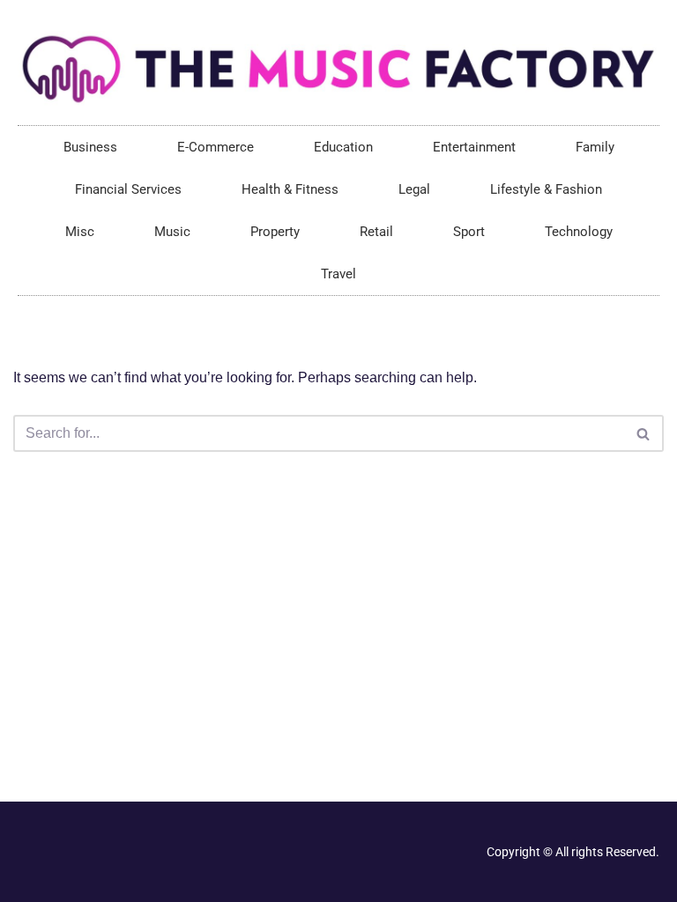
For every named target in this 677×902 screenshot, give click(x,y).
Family (595, 147)
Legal (414, 189)
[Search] (644, 433)
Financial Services (128, 189)
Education (343, 147)
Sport (469, 232)
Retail (376, 232)
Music (172, 232)
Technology (579, 232)
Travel (338, 274)
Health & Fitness (290, 189)
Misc (79, 232)
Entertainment (474, 147)
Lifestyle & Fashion (546, 189)
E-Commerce (215, 147)
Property (275, 232)
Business (90, 147)
